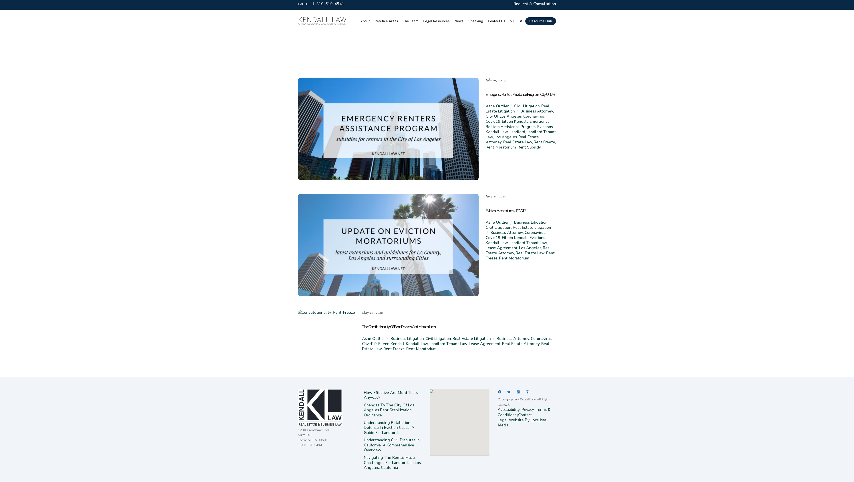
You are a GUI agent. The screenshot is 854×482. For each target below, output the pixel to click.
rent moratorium (501, 147)
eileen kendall (515, 121)
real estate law (517, 142)
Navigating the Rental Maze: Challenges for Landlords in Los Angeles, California (392, 462)
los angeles (506, 137)
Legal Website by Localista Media (522, 422)
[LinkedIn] (518, 392)
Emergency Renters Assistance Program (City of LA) (520, 94)
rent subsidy (529, 147)
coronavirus (533, 116)
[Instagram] (528, 392)
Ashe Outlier (497, 106)
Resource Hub (540, 21)
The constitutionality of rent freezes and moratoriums (398, 326)
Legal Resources (436, 21)
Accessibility (509, 409)
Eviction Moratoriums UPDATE (506, 210)
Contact (525, 415)
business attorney (536, 111)
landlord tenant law (528, 242)
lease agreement (502, 248)
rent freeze (544, 142)
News (459, 21)
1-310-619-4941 (328, 3)
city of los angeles (504, 116)
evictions (545, 126)
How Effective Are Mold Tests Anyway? (391, 395)
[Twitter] (509, 392)
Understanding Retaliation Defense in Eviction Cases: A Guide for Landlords (389, 427)
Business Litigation (531, 222)
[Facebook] (500, 392)
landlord (517, 132)
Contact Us (496, 21)
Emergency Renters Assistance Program (517, 124)
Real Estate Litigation (532, 227)
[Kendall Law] (322, 23)
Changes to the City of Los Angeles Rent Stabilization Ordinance (389, 410)
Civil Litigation (527, 106)
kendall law (497, 132)
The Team (410, 21)
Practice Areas (386, 21)
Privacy (528, 409)
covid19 (493, 121)
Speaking (475, 21)
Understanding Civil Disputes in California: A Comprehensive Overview (392, 445)
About (365, 21)
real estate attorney (521, 343)
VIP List (516, 21)
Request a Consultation (535, 3)
